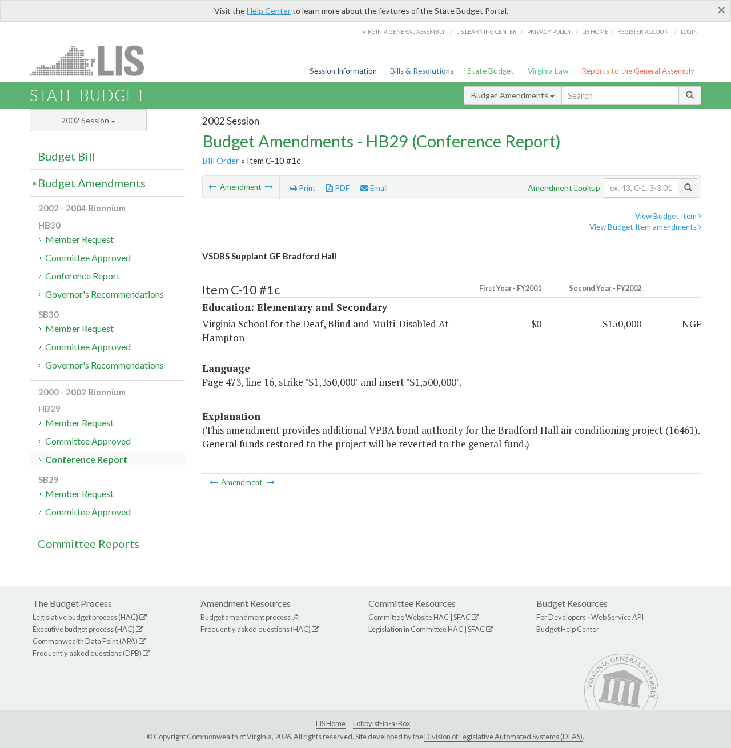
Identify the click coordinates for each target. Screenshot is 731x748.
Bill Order (220, 160)
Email (378, 188)
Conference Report (82, 275)
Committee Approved (88, 257)
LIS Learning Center (486, 31)
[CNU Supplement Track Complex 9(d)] (269, 186)
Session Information (343, 70)
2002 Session (86, 120)
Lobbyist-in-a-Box (381, 723)
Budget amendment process (245, 617)
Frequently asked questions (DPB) (87, 653)
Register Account (644, 31)
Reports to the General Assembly (637, 70)
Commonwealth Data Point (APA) (85, 641)
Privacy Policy (549, 31)
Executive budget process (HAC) (84, 629)
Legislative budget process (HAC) (85, 617)
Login (689, 31)
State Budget (490, 70)
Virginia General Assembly (403, 31)
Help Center (269, 10)
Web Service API (617, 617)
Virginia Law (548, 70)
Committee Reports (88, 543)
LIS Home (331, 723)
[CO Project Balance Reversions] (213, 186)
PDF (341, 188)
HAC (441, 617)
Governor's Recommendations (104, 294)
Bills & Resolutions (421, 70)
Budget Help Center (567, 629)
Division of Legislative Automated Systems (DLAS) (503, 736)
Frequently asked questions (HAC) (255, 629)
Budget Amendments (510, 95)
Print (306, 188)
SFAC (462, 617)
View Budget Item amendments (643, 226)
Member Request (79, 239)
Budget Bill (66, 156)
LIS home (595, 31)
